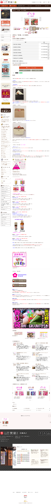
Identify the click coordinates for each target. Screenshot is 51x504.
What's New (30, 5)
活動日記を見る (6, 54)
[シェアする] (14, 72)
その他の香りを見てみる (16, 171)
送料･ (38, 5)
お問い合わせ (47, 5)
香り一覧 (4, 5)
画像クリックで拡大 (15, 169)
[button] (22, 19)
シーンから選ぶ (13, 5)
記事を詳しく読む (6, 103)
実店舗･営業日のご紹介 (21, 5)
